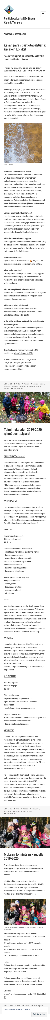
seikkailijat (22, 386)
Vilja (17, 809)
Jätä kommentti (18, 389)
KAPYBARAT (8, 638)
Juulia (18, 384)
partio (41, 1006)
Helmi (19, 1006)
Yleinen (26, 384)
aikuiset (35, 384)
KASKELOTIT (9, 730)
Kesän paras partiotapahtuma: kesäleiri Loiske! (25, 47)
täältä (35, 791)
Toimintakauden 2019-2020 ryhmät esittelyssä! (23, 432)
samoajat (15, 386)
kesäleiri (41, 384)
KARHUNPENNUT (10, 501)
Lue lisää (27, 1009)
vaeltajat (6, 389)
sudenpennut (31, 386)
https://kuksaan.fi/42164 (23, 353)
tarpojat (38, 386)
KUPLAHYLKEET (10, 676)
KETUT (6, 599)
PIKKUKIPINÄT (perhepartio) (14, 456)
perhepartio (7, 386)
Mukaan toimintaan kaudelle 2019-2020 (23, 856)
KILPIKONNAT (9, 529)
